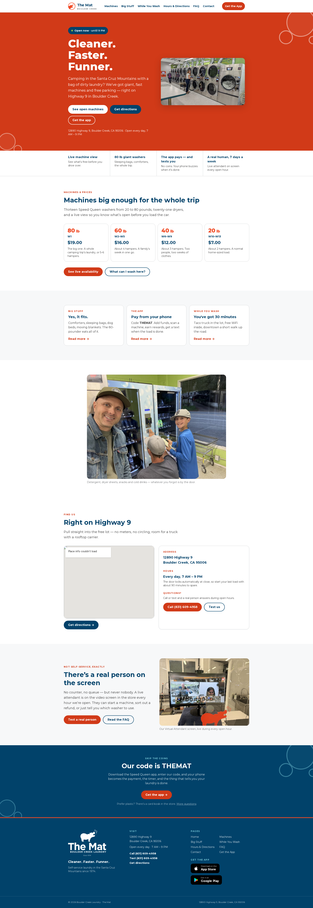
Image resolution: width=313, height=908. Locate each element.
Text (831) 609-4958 (143, 858)
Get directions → (81, 625)
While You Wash (149, 6)
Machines (111, 6)
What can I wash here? (127, 271)
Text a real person (82, 719)
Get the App (233, 6)
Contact (208, 6)
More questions (186, 804)
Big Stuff (127, 6)
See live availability (83, 271)
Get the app (81, 120)
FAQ (196, 6)
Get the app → (156, 794)
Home (195, 836)
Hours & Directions (177, 6)
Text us (214, 607)
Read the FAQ (118, 719)
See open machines (87, 109)
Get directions (125, 109)
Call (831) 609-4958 (182, 607)
